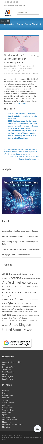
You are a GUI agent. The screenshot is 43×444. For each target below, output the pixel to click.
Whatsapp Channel (9, 417)
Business (5, 398)
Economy (26, 306)
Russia (24, 318)
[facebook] (5, 3)
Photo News (6, 422)
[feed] (14, 3)
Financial (5, 390)
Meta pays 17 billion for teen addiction (16, 255)
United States (12, 330)
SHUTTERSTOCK (9, 321)
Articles (16, 278)
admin (36, 73)
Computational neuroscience (19, 292)
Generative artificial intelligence (13, 309)
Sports (4, 415)
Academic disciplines (19, 274)
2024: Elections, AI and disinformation (22, 121)
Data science (26, 304)
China (35, 286)
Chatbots (13, 68)
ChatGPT (20, 68)
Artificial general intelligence (31, 278)
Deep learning (6, 306)
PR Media (7, 385)
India (16, 312)
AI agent (31, 274)
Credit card (15, 71)
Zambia (27, 330)
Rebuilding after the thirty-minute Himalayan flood (20, 236)
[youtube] (17, 3)
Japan (35, 312)
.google (6, 273)
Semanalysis (7, 369)
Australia (34, 283)
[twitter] (8, 3)
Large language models (18, 73)
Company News (8, 410)
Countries (13, 296)
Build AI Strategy (8, 372)
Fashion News (7, 412)
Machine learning (16, 315)
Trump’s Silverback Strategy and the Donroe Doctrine (21, 249)
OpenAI (28, 73)
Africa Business (8, 403)
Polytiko (5, 374)
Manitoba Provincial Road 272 (30, 315)
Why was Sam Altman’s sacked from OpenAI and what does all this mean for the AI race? (22, 116)
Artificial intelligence (16, 283)
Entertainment (7, 395)
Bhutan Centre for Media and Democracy (14, 287)
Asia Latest (6, 405)
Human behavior (7, 312)
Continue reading (19, 103)
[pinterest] (11, 3)
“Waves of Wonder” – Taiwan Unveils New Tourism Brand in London (24, 158)
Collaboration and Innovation (12, 424)
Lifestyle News (7, 407)
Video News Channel (9, 420)
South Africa (23, 321)
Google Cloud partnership (11, 362)
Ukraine (5, 325)
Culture (4, 304)
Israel (30, 312)
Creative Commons (15, 299)
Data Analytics (7, 379)
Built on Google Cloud (9, 437)
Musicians (5, 318)
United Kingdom (20, 325)
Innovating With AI (8, 367)
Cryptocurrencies (34, 300)
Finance (22, 66)
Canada (29, 287)
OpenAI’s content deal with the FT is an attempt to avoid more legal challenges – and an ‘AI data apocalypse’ (23, 126)
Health (4, 393)
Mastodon (6, 427)
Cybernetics (14, 303)
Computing (5, 296)
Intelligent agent (23, 312)
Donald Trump (16, 306)
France (33, 306)
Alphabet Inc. (6, 278)
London (6, 314)
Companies (6, 289)
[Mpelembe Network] (6, 12)
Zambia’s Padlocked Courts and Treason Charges (20, 231)
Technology (32, 321)
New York (12, 318)
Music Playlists (7, 377)
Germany (29, 309)
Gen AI (4, 365)
